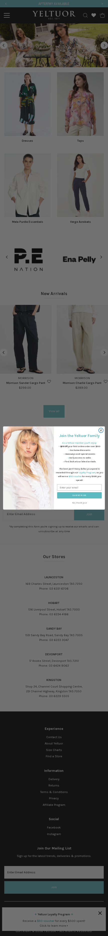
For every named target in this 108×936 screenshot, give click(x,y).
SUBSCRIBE (79, 495)
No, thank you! (79, 502)
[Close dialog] (101, 430)
